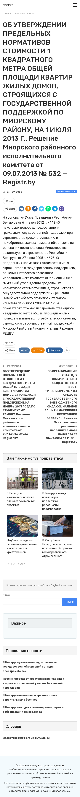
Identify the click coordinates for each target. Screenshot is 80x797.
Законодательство (66, 191)
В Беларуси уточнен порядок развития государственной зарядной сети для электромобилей (30, 667)
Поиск (6, 595)
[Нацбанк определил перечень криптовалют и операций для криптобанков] (22, 526)
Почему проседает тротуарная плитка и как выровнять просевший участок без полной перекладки (33, 683)
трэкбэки (43, 585)
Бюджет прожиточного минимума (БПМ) (26, 737)
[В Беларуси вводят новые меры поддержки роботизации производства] (57, 478)
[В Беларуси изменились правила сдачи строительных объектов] (22, 478)
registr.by (8, 5)
